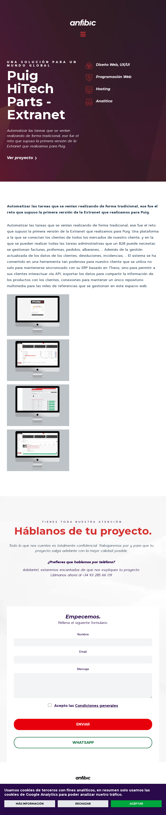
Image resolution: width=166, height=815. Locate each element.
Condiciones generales (96, 706)
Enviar (83, 724)
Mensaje (83, 669)
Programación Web (113, 77)
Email (83, 652)
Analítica (104, 101)
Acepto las (85, 706)
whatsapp (83, 742)
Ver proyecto (20, 158)
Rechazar (83, 803)
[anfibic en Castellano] (83, 22)
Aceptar (136, 803)
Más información (30, 803)
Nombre (83, 634)
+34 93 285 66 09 (97, 575)
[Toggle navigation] (83, 34)
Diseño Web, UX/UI (113, 65)
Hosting (103, 89)
